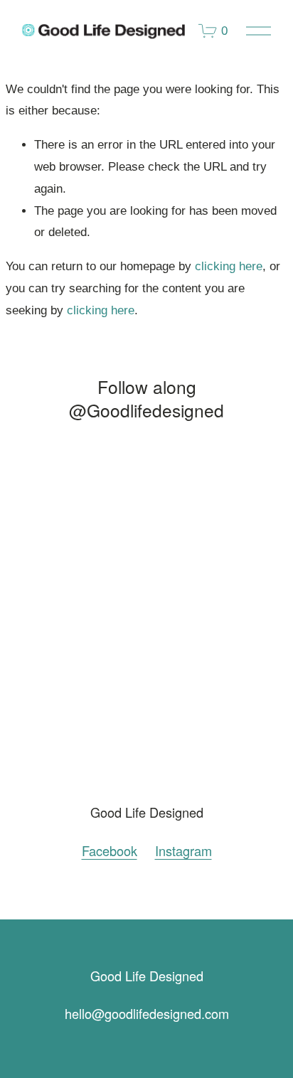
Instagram (183, 851)
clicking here (228, 266)
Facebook (109, 851)
